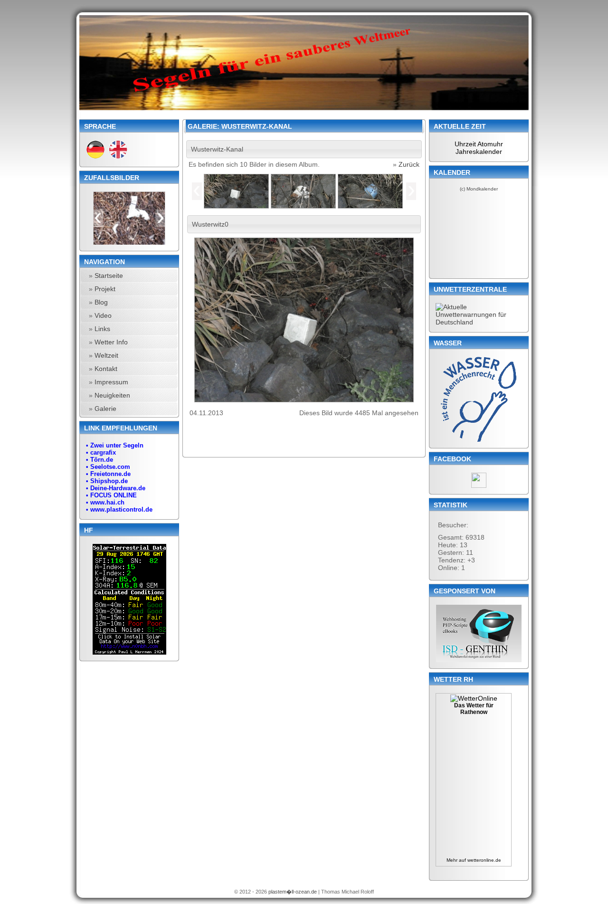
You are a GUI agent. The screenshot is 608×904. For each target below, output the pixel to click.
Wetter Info (111, 342)
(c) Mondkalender (479, 188)
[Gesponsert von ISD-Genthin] (479, 633)
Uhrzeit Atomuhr (479, 144)
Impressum (111, 382)
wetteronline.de (484, 860)
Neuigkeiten (112, 395)
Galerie (105, 408)
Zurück (409, 164)
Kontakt (106, 368)
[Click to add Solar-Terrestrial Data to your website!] (129, 652)
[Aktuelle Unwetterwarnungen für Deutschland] (479, 322)
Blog (101, 302)
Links (102, 329)
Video (103, 315)
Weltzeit (106, 355)
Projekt (105, 289)
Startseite (109, 275)
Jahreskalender (479, 151)
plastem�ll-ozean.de (293, 891)
